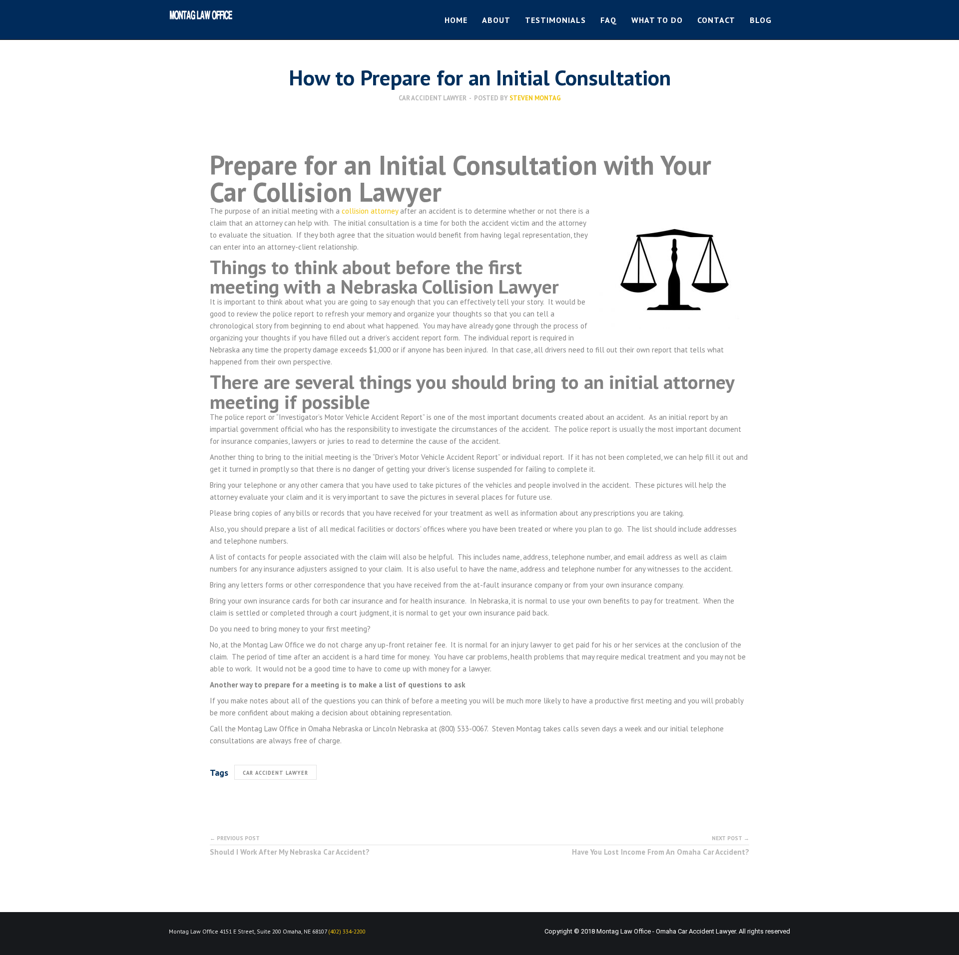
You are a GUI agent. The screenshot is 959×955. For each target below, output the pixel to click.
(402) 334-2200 (347, 931)
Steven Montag (535, 98)
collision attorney (370, 211)
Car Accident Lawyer (433, 98)
